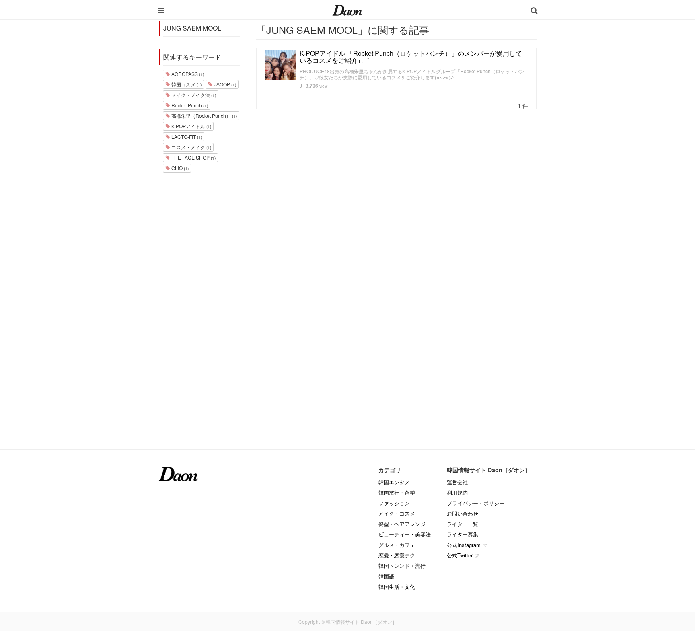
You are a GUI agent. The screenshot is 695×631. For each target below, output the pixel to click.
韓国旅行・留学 (396, 492)
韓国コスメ (186, 84)
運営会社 (457, 482)
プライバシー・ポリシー (475, 503)
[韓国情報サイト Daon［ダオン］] (347, 9)
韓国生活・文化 (396, 586)
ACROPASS (187, 73)
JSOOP (224, 84)
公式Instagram (464, 545)
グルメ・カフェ (396, 545)
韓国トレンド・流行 (402, 565)
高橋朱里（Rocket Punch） (203, 115)
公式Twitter (460, 555)
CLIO (179, 167)
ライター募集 (462, 534)
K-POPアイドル (190, 126)
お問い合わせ (462, 513)
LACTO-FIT (186, 136)
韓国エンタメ (394, 482)
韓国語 (386, 576)
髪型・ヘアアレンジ (402, 524)
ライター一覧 (462, 524)
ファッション (394, 503)
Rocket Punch (189, 105)
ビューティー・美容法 (404, 534)
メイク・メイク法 (193, 94)
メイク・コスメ (396, 513)
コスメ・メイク (190, 147)
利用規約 (457, 492)
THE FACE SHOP (193, 157)
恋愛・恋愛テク (396, 555)
